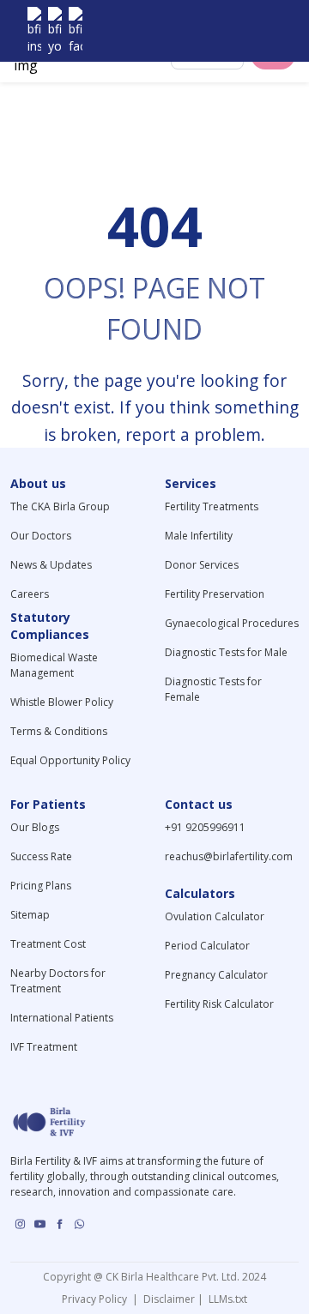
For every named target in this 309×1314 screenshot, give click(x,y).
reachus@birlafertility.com (229, 856)
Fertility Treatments (211, 506)
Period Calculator (207, 945)
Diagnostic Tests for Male (226, 652)
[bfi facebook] (75, 31)
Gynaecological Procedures (232, 623)
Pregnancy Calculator (216, 974)
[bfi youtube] (55, 31)
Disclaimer (167, 1299)
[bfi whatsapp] (79, 1224)
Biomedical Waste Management (54, 665)
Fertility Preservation (214, 594)
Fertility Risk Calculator (219, 1004)
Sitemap (30, 914)
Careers (29, 594)
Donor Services (202, 565)
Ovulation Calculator (214, 916)
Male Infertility (199, 535)
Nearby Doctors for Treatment (58, 981)
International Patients (61, 1017)
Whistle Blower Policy (61, 702)
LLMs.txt (225, 1299)
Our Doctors (40, 535)
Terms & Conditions (58, 731)
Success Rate (41, 856)
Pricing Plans (40, 885)
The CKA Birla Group (60, 506)
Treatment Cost (48, 944)
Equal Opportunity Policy (70, 760)
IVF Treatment (43, 1047)
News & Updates (51, 565)
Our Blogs (34, 827)
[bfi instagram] (34, 31)
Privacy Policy (97, 1299)
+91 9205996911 (205, 827)
